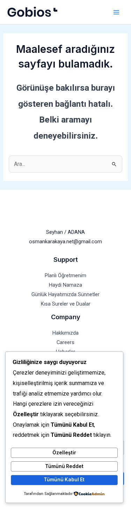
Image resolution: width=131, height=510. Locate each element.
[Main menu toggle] (116, 12)
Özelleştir (64, 452)
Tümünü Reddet (64, 466)
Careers (65, 342)
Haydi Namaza (65, 285)
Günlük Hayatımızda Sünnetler (65, 294)
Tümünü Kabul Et (64, 479)
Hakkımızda (65, 333)
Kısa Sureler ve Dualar (65, 304)
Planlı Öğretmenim (65, 275)
